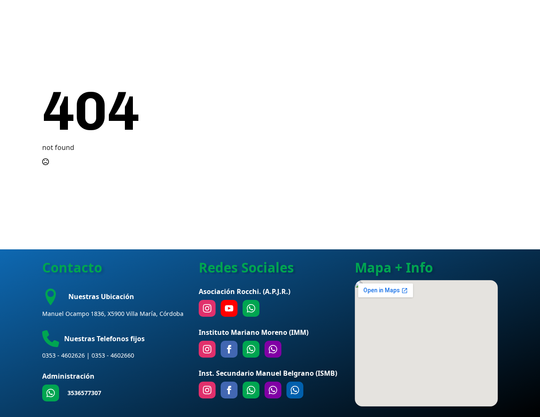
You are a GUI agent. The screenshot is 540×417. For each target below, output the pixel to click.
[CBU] (251, 390)
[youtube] (229, 308)
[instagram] (207, 308)
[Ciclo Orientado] (273, 390)
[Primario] (251, 349)
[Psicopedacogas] (294, 390)
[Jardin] (273, 349)
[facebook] (229, 349)
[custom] (50, 393)
